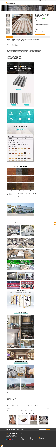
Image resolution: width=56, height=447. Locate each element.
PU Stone (30, 438)
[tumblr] (10, 439)
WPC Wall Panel (8, 410)
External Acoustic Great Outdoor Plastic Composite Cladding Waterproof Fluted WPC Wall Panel (24, 410)
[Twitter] (8, 439)
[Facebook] (12, 439)
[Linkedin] (6, 439)
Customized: (36, 29)
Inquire (38, 34)
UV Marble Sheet (31, 440)
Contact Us (22, 439)
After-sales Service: (36, 20)
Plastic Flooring (30, 437)
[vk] (9, 439)
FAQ (21, 437)
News (22, 438)
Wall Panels (12, 410)
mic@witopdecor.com (46, 0)
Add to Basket (42, 34)
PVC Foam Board (31, 439)
